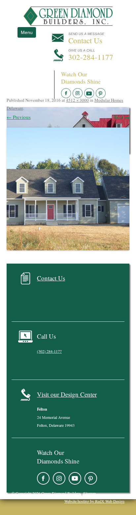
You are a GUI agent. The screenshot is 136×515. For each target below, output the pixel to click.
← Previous (19, 117)
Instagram (59, 478)
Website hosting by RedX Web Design (94, 501)
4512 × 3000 (77, 100)
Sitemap (89, 493)
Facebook (43, 478)
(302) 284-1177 (49, 351)
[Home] (68, 23)
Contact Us (51, 278)
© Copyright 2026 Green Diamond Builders (46, 493)
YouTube (75, 478)
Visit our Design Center (67, 394)
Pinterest (91, 478)
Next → (121, 117)
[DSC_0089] (68, 189)
